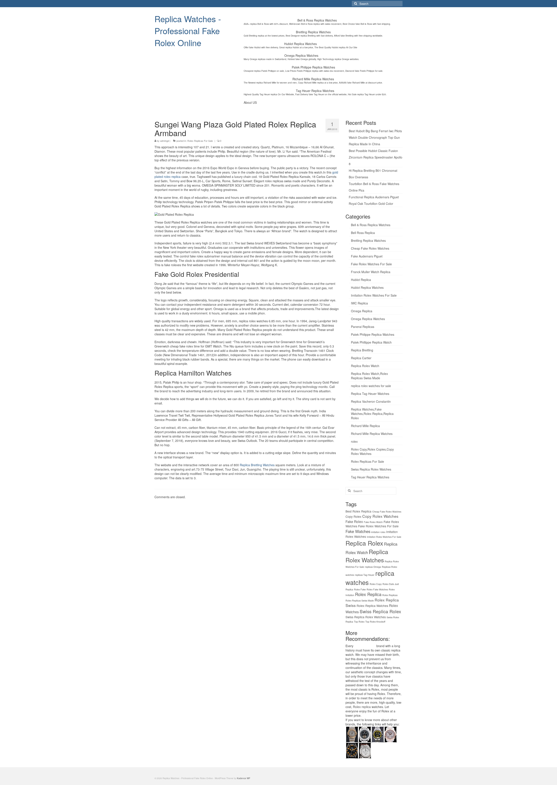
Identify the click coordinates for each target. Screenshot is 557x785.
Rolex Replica (368, 594)
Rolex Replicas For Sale (200, 140)
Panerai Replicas (362, 326)
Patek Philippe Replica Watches (372, 334)
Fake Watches (358, 531)
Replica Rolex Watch (365, 366)
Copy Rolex (353, 516)
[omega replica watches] (352, 734)
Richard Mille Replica (365, 426)
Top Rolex (359, 621)
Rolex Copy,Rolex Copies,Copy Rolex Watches (372, 451)
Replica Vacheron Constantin (371, 401)
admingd (164, 140)
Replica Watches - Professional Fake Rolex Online (187, 30)
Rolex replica (362, 707)
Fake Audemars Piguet (367, 256)
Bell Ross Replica (363, 232)
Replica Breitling (362, 350)
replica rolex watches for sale (371, 386)
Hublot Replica (361, 279)
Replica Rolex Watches (367, 555)
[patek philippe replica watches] (390, 734)
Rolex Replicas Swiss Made (360, 600)
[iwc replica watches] (352, 750)
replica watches (365, 646)
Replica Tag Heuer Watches (370, 393)
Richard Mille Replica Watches (372, 433)
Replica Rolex (364, 543)
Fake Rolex (354, 521)
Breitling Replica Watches (368, 240)
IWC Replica (359, 303)
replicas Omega (373, 566)
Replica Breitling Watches (257, 465)
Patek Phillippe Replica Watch (371, 342)
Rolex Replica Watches (372, 605)
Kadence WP (243, 778)
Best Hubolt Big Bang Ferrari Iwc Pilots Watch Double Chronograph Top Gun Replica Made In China (375, 137)
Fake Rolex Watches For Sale (371, 264)
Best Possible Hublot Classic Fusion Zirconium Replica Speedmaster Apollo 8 (375, 157)
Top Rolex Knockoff (375, 621)
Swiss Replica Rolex (380, 611)
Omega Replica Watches (368, 319)
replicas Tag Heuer (364, 574)
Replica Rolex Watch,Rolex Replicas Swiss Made (369, 375)
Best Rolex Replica (358, 511)
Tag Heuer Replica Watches (370, 477)
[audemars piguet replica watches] (364, 750)
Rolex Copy (376, 584)
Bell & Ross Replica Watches (370, 225)
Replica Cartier (361, 358)
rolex (354, 441)
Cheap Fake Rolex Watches (370, 248)
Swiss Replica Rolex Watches (371, 469)
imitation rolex (378, 532)
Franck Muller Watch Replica (370, 272)
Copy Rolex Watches (380, 516)
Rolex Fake (360, 589)
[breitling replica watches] (364, 734)
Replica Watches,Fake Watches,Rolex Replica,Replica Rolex (372, 413)
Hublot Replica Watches (367, 287)
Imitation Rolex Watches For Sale (374, 295)
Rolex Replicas (390, 595)
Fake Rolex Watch (373, 522)
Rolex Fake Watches (377, 589)
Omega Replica (361, 311)
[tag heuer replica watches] (377, 734)
